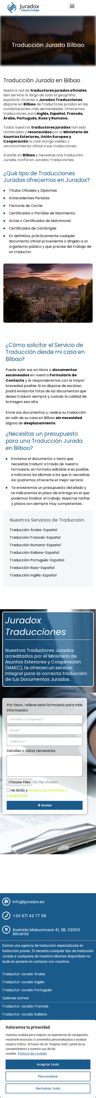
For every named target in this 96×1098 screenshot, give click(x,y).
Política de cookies (32, 1053)
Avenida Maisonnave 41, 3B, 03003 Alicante (46, 932)
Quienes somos (15, 998)
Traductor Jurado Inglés (23, 982)
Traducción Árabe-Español (33, 529)
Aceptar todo (48, 1064)
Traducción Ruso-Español (32, 567)
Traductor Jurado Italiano (24, 1014)
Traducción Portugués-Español (37, 560)
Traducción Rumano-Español (35, 545)
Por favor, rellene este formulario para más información (45, 707)
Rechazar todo (48, 1088)
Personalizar (48, 1076)
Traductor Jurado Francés (25, 1006)
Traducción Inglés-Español (33, 575)
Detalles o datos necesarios (31, 750)
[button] (72, 6)
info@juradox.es (28, 902)
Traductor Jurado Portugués (27, 990)
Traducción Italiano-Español (34, 552)
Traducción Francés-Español (35, 537)
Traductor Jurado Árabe (23, 974)
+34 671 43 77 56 (29, 916)
